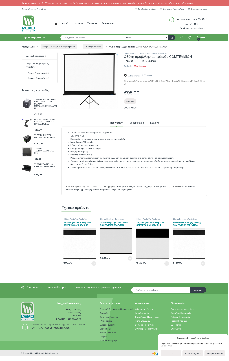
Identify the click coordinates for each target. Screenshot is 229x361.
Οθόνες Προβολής (93, 47)
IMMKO (37, 353)
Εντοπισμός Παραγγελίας (173, 9)
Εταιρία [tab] (154, 123)
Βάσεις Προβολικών (38, 73)
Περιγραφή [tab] (116, 123)
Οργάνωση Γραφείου (109, 317)
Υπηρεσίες (92, 23)
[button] (117, 55)
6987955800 (62, 328)
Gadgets (103, 336)
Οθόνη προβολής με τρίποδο (97, 190)
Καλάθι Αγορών (142, 313)
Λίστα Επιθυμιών (142, 321)
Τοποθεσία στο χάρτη (147, 9)
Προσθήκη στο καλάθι (91, 263)
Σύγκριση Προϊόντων (144, 325)
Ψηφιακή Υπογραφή (108, 340)
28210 (198, 19)
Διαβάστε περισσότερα (126, 258)
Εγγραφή (198, 290)
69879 (192, 24)
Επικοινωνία (108, 23)
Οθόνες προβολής (74, 190)
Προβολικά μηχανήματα (121, 190)
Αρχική (64, 23)
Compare (148, 75)
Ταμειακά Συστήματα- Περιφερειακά (116, 309)
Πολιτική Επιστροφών (180, 317)
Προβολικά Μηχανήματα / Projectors (59, 47)
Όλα (171, 353)
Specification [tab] (137, 123)
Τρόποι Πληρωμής (179, 321)
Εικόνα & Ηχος (106, 329)
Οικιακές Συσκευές (108, 325)
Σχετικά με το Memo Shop (182, 309)
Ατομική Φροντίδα (108, 333)
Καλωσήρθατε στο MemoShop (34, 9)
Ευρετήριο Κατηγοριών (181, 313)
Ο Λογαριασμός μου (199, 9)
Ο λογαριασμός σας (144, 309)
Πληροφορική (106, 321)
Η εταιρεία (78, 23)
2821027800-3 (42, 328)
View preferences (214, 353)
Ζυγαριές (104, 313)
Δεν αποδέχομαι (193, 353)
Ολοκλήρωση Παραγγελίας (147, 317)
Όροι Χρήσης (176, 325)
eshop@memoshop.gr (195, 28)
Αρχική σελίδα (28, 47)
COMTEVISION (130, 108)
